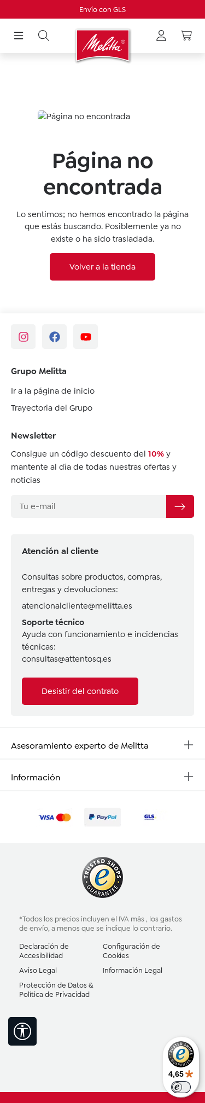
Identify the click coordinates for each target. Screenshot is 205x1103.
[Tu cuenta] (161, 36)
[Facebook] (54, 336)
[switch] (181, 1087)
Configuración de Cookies (131, 951)
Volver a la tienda (102, 266)
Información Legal (132, 970)
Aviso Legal (38, 970)
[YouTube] (85, 336)
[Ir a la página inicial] (102, 45)
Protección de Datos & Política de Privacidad (56, 990)
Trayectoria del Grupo (51, 407)
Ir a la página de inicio (53, 391)
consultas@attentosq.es (67, 658)
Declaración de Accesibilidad (44, 951)
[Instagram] (23, 336)
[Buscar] (43, 36)
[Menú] (18, 36)
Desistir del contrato (80, 691)
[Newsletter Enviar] (180, 506)
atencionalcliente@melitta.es (77, 605)
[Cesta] (186, 36)
